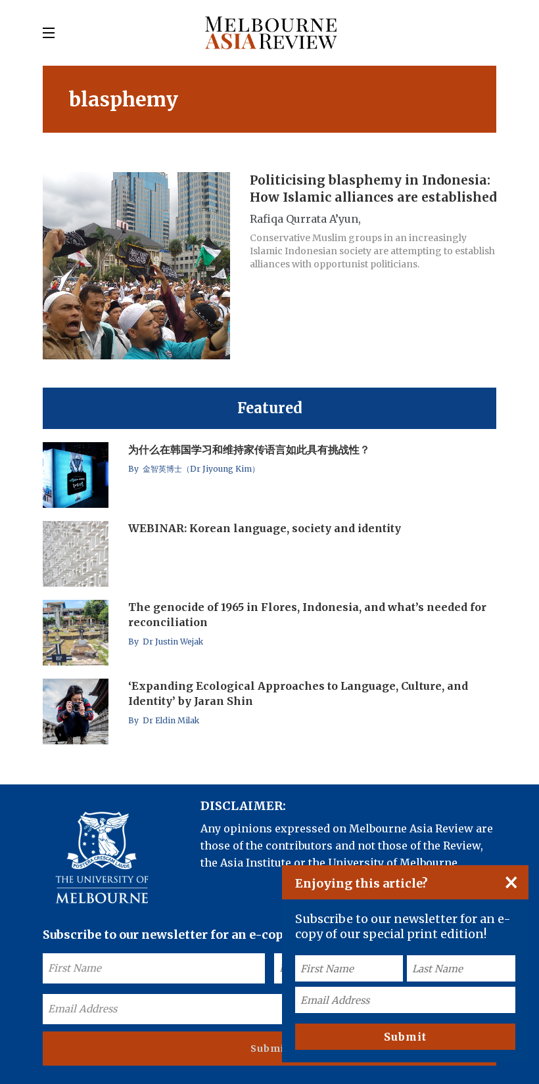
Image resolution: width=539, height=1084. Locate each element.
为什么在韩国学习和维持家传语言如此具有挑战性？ (249, 449)
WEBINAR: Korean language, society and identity (264, 528)
